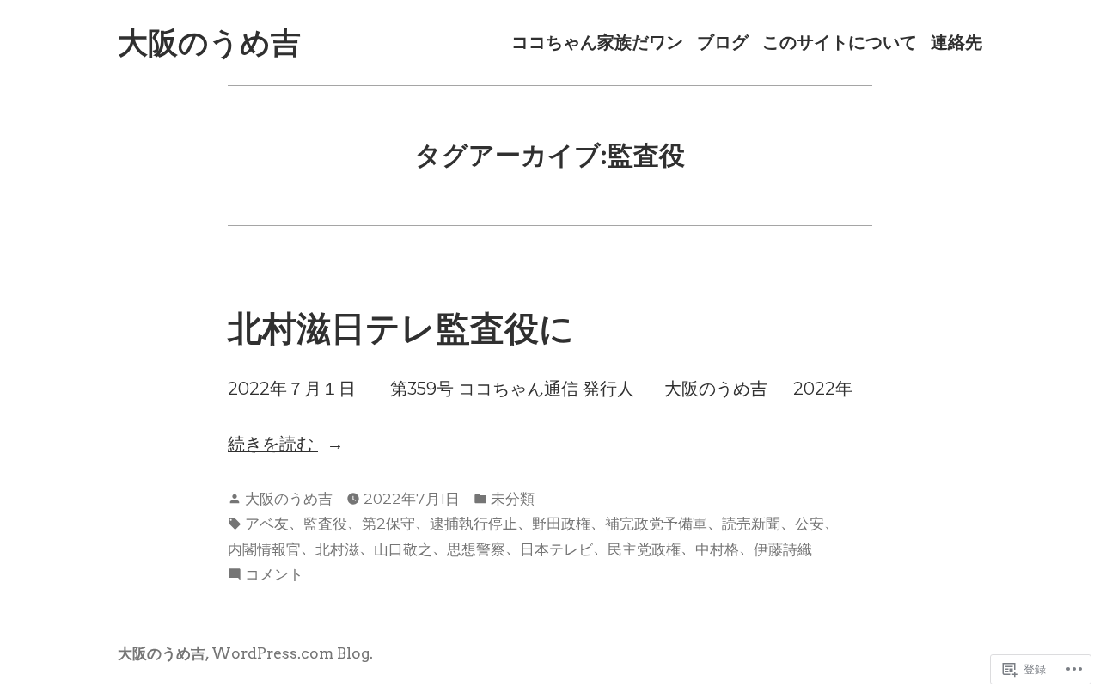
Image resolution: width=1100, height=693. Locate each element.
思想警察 (476, 549)
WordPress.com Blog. (292, 653)
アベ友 (267, 523)
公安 (809, 523)
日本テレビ (556, 549)
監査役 (325, 523)
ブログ (723, 42)
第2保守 (388, 523)
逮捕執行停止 (473, 523)
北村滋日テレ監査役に (401, 328)
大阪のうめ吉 (209, 42)
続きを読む (273, 444)
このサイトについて (839, 42)
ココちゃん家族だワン (597, 42)
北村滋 (337, 549)
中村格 (717, 549)
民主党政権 (644, 549)
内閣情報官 (264, 549)
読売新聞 (751, 523)
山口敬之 (403, 549)
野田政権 (561, 523)
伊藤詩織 (783, 549)
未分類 (513, 498)
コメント (274, 575)
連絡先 (956, 42)
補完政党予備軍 (656, 523)
